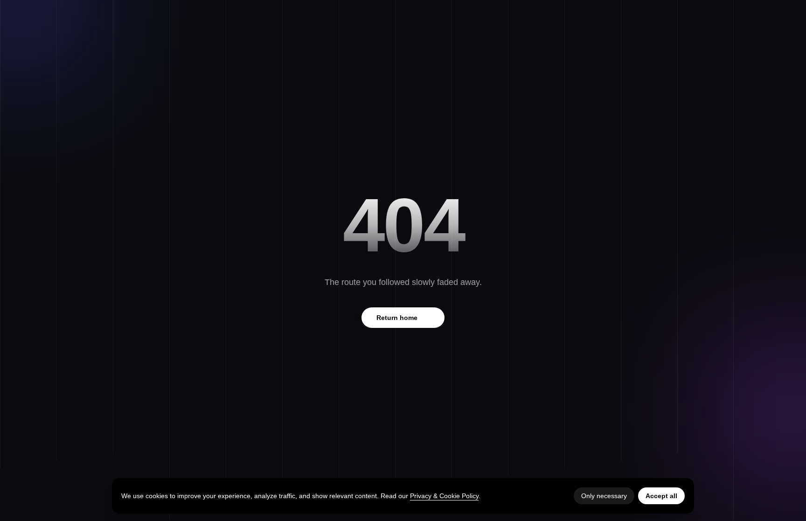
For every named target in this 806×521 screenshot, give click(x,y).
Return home (403, 317)
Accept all (661, 496)
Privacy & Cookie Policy (444, 496)
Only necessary (604, 496)
